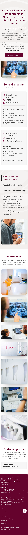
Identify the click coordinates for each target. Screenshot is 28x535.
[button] (4, 69)
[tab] (14, 178)
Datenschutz (4, 523)
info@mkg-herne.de (6, 492)
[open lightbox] (14, 282)
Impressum (4, 520)
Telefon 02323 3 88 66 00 (7, 489)
